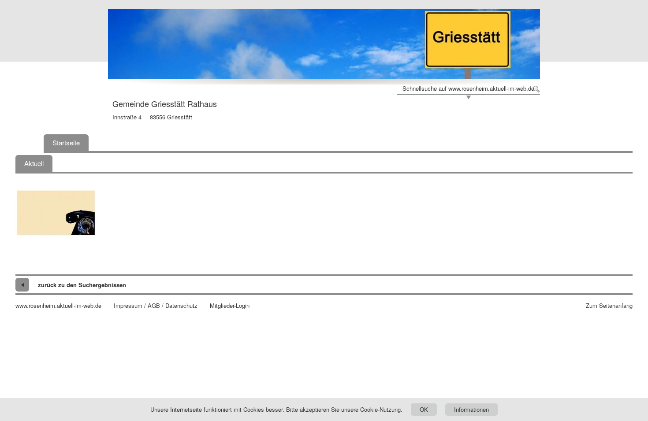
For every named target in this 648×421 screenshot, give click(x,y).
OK (424, 409)
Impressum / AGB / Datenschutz (155, 306)
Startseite (66, 142)
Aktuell (34, 163)
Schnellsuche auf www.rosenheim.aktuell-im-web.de (468, 88)
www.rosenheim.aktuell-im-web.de (58, 306)
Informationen (471, 409)
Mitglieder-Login (230, 306)
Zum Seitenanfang (609, 306)
